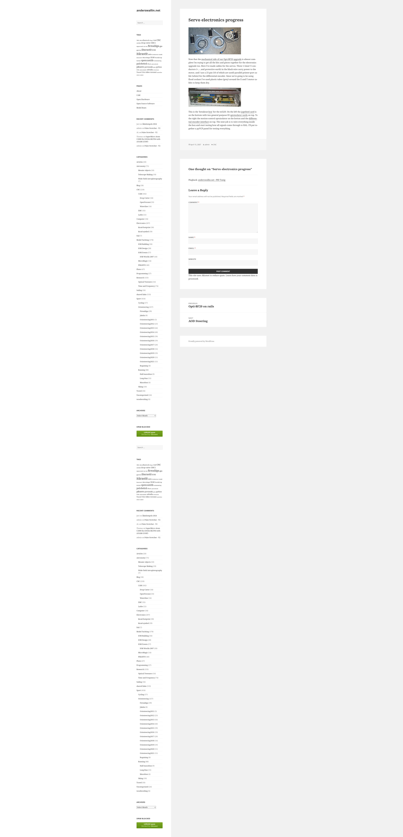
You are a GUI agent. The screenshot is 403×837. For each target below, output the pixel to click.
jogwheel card (247, 111)
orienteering (157, 61)
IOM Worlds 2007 (147, 257)
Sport (139, 299)
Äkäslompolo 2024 (149, 124)
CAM (154, 40)
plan (154, 67)
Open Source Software (146, 103)
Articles (140, 162)
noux (139, 61)
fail (144, 46)
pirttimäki (149, 67)
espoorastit (140, 46)
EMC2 (153, 43)
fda (146, 46)
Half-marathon (146, 374)
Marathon (144, 382)
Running (141, 370)
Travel (139, 72)
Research (140, 278)
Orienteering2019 (147, 353)
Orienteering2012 (147, 324)
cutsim (139, 43)
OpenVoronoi (145, 202)
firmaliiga (153, 46)
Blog (151, 40)
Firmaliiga (144, 311)
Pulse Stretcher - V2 (152, 128)
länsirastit (139, 57)
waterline (159, 72)
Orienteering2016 (147, 340)
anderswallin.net (148, 10)
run (138, 70)
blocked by (149, 433)
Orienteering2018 (147, 349)
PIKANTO (142, 265)
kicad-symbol (143, 231)
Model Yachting (143, 240)
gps (161, 46)
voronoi (153, 72)
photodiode (155, 64)
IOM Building (143, 244)
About (139, 91)
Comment (193, 202)
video (147, 72)
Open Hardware (143, 99)
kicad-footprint (144, 227)
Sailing (139, 290)
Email (192, 248)
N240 (152, 57)
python (159, 67)
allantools (146, 40)
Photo (149, 64)
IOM (154, 50)
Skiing (140, 387)
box (210, 111)
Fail (138, 236)
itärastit (142, 54)
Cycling (141, 303)
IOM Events (142, 252)
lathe (150, 54)
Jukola (142, 315)
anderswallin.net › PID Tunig (211, 180)
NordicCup (158, 57)
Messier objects (144, 170)
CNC (159, 40)
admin (207, 144)
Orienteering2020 (147, 357)
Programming (142, 273)
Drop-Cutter (145, 198)
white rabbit (140, 75)
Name (191, 237)
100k (140, 40)
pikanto (140, 66)
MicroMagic (146, 57)
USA (143, 72)
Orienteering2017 (147, 345)
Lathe (140, 215)
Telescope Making (145, 174)
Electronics (141, 223)
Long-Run (144, 378)
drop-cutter (146, 43)
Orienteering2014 (147, 332)
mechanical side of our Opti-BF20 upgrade (221, 59)
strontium (156, 70)
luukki (160, 54)
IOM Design (143, 248)
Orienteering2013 (147, 328)
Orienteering (143, 307)
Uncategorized (142, 395)
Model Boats (141, 108)
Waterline (144, 206)
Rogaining (144, 366)
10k (138, 40)
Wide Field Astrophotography (150, 179)
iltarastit (146, 49)
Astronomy (141, 166)
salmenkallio (143, 70)
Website (192, 259)
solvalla (150, 70)
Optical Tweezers (145, 282)
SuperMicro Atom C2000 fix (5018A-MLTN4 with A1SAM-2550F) (148, 139)
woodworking (142, 399)
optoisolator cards (239, 115)
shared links (141, 294)
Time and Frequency (146, 286)
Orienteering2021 (147, 361)
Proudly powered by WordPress (201, 341)
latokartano (155, 54)
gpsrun (139, 50)
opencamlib (147, 60)
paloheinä (142, 63)
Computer (141, 219)
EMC (140, 210)
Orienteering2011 (147, 319)
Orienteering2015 (147, 336)
